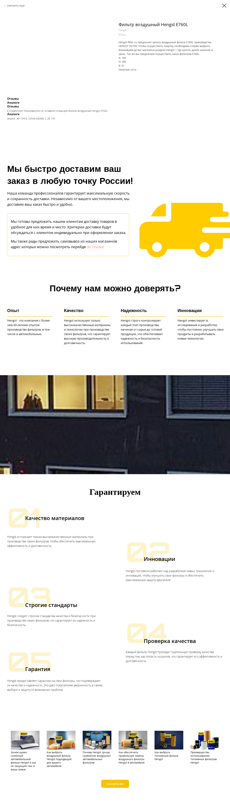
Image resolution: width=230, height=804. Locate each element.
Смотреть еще (16, 5)
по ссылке (95, 246)
